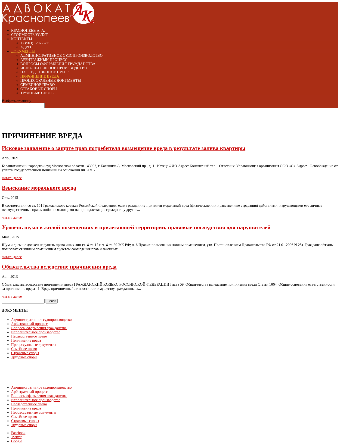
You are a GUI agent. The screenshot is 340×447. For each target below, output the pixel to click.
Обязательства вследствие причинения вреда (59, 267)
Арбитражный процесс (44, 60)
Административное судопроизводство (61, 55)
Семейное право (37, 85)
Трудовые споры (37, 93)
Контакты (21, 39)
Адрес (26, 47)
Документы (23, 51)
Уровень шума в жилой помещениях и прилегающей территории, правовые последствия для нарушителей (136, 227)
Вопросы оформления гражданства (58, 64)
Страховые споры (38, 89)
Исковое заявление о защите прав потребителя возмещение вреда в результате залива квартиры (123, 148)
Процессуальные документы (50, 80)
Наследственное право (44, 72)
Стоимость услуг (29, 35)
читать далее (12, 178)
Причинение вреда (39, 76)
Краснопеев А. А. (28, 30)
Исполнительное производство (53, 68)
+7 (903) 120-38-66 (34, 43)
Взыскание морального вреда (39, 188)
